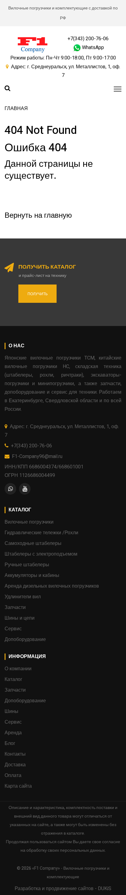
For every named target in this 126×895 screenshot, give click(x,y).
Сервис (13, 628)
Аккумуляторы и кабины (32, 575)
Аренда (13, 732)
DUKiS (104, 888)
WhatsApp (93, 47)
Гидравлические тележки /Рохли (41, 532)
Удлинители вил (23, 596)
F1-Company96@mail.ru (37, 456)
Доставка (15, 764)
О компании (18, 668)
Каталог (13, 679)
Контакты (15, 754)
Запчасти (15, 607)
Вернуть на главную (38, 215)
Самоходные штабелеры (33, 543)
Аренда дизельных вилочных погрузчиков (52, 586)
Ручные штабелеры (27, 564)
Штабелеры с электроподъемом (41, 554)
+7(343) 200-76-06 (88, 38)
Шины (11, 711)
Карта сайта (18, 786)
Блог (10, 743)
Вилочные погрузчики (29, 522)
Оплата (13, 775)
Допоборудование (25, 639)
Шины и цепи (20, 618)
